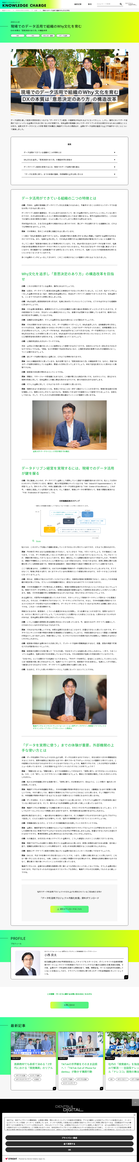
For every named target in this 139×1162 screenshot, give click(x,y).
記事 (35, 10)
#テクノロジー (122, 1079)
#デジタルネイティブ (22, 1079)
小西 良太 (51, 955)
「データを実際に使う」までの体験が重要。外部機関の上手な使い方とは (53, 174)
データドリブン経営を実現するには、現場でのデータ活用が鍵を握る (51, 167)
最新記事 (78, 4)
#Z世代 (36, 1079)
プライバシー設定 (69, 1137)
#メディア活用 (34, 1075)
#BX (17, 35)
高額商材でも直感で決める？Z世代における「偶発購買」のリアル (33, 1066)
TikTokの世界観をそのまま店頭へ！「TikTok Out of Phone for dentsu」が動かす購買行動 (79, 1068)
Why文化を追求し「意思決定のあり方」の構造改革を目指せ (48, 159)
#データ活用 (63, 35)
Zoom (38, 541)
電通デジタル (6, 10)
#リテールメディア (69, 1083)
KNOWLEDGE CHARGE (22, 10)
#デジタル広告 (20, 1075)
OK (69, 1149)
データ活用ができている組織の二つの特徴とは (42, 152)
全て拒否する (69, 1143)
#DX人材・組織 (48, 35)
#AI (111, 1079)
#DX (33, 35)
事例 (89, 4)
